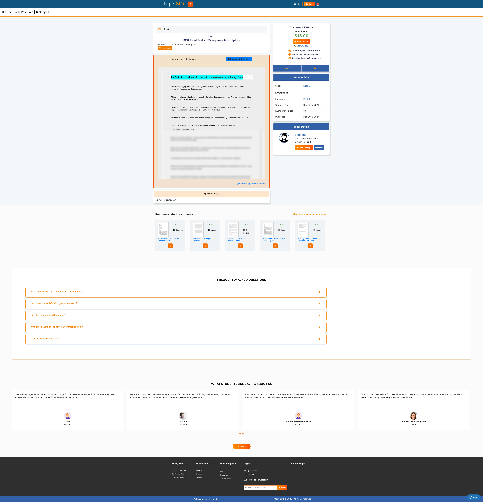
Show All (242, 446)
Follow (320, 148)
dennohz (300, 134)
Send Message (304, 148)
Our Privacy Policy (178, 474)
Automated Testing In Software (202, 239)
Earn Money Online (179, 470)
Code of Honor (225, 479)
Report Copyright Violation (252, 183)
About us (199, 470)
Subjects (199, 477)
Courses (199, 474)
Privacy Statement (250, 470)
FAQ (221, 471)
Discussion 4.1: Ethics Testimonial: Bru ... (237, 239)
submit (282, 487)
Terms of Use (249, 474)
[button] (309, 4)
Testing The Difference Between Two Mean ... (307, 239)
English (307, 99)
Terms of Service (178, 477)
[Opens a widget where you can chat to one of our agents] (473, 497)
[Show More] (165, 48)
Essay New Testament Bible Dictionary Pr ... (274, 239)
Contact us (224, 475)
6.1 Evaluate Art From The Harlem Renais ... (168, 239)
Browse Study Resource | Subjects (26, 12)
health (167, 29)
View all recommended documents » (310, 214)
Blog (292, 470)
